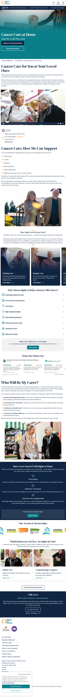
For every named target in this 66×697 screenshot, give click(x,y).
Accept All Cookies (15, 686)
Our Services (19, 60)
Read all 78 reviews (59, 374)
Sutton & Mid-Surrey (8, 60)
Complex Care (28, 60)
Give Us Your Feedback (10, 648)
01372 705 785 (34, 609)
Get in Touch (33, 347)
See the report (9, 141)
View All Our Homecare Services (33, 587)
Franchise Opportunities (10, 645)
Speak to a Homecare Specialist (12, 43)
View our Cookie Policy (8, 683)
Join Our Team (7, 643)
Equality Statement (8, 640)
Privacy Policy (6, 654)
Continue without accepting (24, 674)
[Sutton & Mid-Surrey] (6, 3)
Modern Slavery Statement (11, 657)
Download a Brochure (12, 48)
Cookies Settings (16, 690)
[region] (16, 684)
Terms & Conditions (8, 651)
